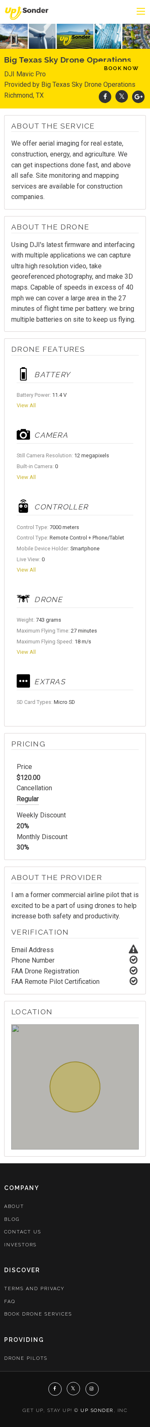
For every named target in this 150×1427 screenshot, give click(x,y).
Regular (28, 799)
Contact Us (22, 1232)
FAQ (9, 1301)
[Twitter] (121, 97)
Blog (12, 1219)
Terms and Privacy (34, 1288)
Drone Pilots (26, 1358)
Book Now (121, 68)
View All (26, 405)
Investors (20, 1245)
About (14, 1206)
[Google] (138, 97)
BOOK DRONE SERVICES (38, 1314)
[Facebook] (105, 97)
